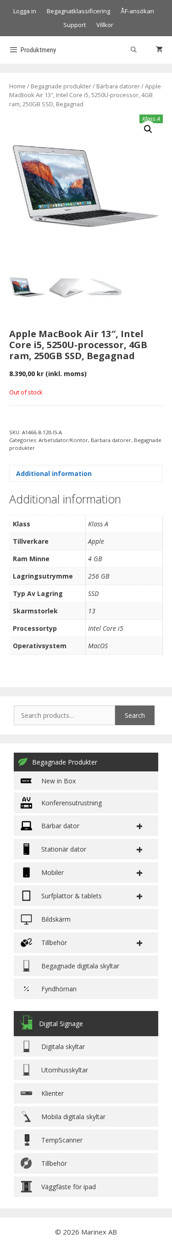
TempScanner (62, 1140)
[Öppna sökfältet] (134, 50)
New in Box (58, 780)
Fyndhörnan (59, 988)
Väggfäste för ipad (68, 1186)
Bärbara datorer (118, 86)
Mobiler (52, 872)
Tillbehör (54, 1163)
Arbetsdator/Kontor (63, 440)
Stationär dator (63, 849)
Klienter (52, 1093)
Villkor (104, 25)
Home (17, 86)
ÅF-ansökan (137, 11)
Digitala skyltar (63, 1046)
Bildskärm (56, 919)
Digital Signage (61, 1023)
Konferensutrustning (71, 802)
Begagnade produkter (61, 86)
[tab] (86, 473)
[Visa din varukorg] (159, 50)
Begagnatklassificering (78, 11)
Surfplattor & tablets (71, 895)
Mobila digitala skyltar (73, 1116)
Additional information (54, 473)
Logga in (24, 11)
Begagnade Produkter (64, 762)
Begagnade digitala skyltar (80, 966)
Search (135, 715)
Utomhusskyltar (64, 1070)
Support (74, 25)
